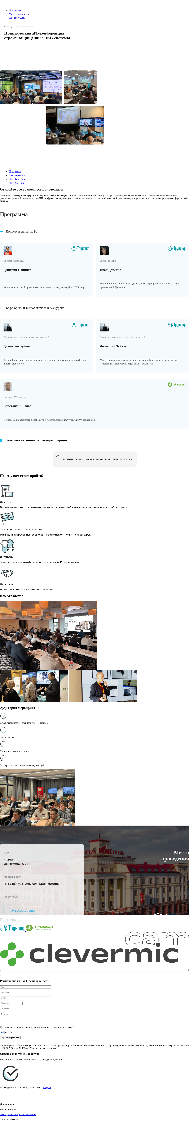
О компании (7, 1103)
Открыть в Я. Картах (23, 910)
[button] (186, 564)
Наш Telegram (17, 179)
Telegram (47, 1087)
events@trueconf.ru (9, 1114)
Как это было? (17, 17)
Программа (15, 10)
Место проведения (19, 13)
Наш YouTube (16, 182)
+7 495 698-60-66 (27, 1114)
